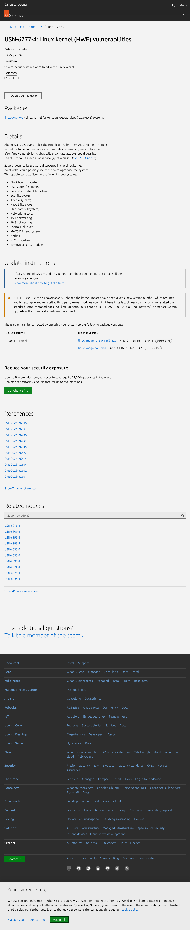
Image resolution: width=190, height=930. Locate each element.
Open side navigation (24, 95)
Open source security (151, 828)
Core (106, 801)
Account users (103, 810)
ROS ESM (73, 707)
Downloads (12, 801)
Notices (162, 765)
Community (110, 707)
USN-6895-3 (12, 549)
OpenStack (12, 663)
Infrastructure (90, 828)
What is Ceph (75, 671)
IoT (6, 716)
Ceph (7, 671)
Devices (139, 819)
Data (75, 828)
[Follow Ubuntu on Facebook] (79, 869)
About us (72, 858)
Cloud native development (107, 834)
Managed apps (76, 689)
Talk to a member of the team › (43, 635)
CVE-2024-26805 (15, 423)
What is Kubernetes (80, 680)
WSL (96, 801)
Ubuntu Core (13, 725)
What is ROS (91, 707)
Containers (11, 787)
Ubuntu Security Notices (23, 26)
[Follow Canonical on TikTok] (118, 869)
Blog (116, 858)
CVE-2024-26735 (15, 434)
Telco (123, 842)
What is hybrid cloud (147, 752)
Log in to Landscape (148, 779)
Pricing (121, 810)
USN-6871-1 (12, 573)
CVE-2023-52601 (15, 476)
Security (10, 765)
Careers (105, 858)
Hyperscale (74, 743)
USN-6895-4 (12, 555)
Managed (94, 671)
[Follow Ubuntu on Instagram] (99, 869)
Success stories (92, 725)
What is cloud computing (83, 752)
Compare (104, 779)
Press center (146, 858)
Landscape (11, 779)
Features (72, 725)
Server (85, 801)
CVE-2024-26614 (15, 458)
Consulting (111, 671)
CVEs (150, 765)
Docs (125, 671)
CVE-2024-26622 (15, 452)
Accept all (59, 919)
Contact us (15, 859)
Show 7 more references (20, 488)
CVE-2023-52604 (15, 464)
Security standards (131, 765)
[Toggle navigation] (184, 14)
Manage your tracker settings (27, 919)
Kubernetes (12, 680)
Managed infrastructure (20, 689)
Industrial (91, 842)
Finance (135, 842)
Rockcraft (73, 792)
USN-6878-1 (12, 567)
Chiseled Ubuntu (108, 787)
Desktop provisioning (116, 819)
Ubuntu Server (14, 743)
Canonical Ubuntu (16, 4)
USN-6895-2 (12, 543)
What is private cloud (117, 752)
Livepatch (109, 765)
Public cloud (85, 756)
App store (73, 716)
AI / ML (9, 698)
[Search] (173, 5)
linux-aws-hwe (13, 117)
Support (83, 663)
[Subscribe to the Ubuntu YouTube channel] (108, 869)
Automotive (74, 842)
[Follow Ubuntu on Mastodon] (70, 869)
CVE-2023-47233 (84, 158)
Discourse (135, 810)
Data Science (93, 698)
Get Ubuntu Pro (18, 390)
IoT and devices (77, 834)
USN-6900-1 (12, 531)
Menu (183, 5)
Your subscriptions (79, 810)
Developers (96, 734)
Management (118, 716)
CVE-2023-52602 (15, 470)
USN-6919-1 (12, 525)
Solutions (10, 828)
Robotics (10, 707)
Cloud (8, 752)
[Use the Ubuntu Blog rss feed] (128, 869)
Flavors (112, 734)
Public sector (109, 842)
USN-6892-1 (12, 561)
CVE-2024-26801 (15, 429)
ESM (96, 765)
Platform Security (78, 765)
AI (68, 828)
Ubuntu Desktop (15, 734)
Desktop (72, 801)
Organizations (76, 734)
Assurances (74, 770)
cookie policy (130, 909)
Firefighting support (159, 810)
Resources (141, 680)
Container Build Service (165, 787)
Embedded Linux (94, 716)
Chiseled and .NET (134, 787)
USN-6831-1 (12, 579)
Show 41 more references (21, 591)
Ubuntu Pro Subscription (83, 819)
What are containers (80, 787)
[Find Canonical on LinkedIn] (89, 869)
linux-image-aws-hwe (92, 348)
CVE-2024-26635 (15, 446)
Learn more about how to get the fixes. (39, 283)
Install (71, 663)
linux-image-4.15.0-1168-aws (97, 340)
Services (110, 725)
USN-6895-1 (12, 537)
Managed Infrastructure (118, 828)
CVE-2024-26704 (15, 440)
